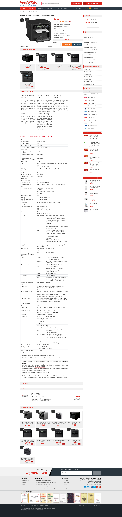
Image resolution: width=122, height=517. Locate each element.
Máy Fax (24, 482)
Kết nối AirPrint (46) (88, 81)
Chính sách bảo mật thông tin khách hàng (45, 488)
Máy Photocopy (25, 480)
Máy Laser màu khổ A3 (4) (89, 59)
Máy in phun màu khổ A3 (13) (90, 52)
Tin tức (65, 484)
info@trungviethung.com (95, 484)
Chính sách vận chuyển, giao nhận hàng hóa (46, 482)
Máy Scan (24, 486)
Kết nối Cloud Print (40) (89, 84)
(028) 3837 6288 (92, 3)
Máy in (30, 11)
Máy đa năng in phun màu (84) (90, 42)
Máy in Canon (36, 11)
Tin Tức (57, 8)
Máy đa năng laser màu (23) (90, 47)
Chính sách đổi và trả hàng (42, 486)
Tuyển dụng (66, 482)
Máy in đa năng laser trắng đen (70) (91, 44)
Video (80, 8)
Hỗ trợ (72, 8)
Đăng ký (97, 473)
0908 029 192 (93, 25)
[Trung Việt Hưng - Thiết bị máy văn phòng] (28, 3)
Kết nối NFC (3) (87, 69)
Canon (26, 11)
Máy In (23, 484)
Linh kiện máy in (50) (88, 62)
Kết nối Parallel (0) (88, 76)
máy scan (42, 511)
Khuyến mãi (88, 8)
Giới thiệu (49, 8)
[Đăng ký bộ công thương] (87, 486)
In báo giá (78, 44)
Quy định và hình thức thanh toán (43, 480)
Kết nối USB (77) (87, 71)
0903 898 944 (94, 22)
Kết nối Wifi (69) (87, 74)
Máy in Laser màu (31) (88, 37)
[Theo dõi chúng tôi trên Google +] (100, 486)
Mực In (23, 488)
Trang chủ (40, 8)
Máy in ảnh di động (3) (88, 57)
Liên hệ (96, 8)
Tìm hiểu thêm (40, 129)
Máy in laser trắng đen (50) (89, 34)
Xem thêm (68, 39)
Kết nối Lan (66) (87, 79)
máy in (37, 511)
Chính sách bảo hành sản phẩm (43, 484)
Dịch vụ (65, 8)
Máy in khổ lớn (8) (87, 54)
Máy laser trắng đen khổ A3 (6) (90, 49)
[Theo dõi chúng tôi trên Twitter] (94, 486)
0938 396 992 (93, 19)
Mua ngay (67, 44)
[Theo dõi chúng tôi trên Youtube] (97, 486)
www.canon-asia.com (40, 366)
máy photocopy (31, 511)
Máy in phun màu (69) (88, 39)
